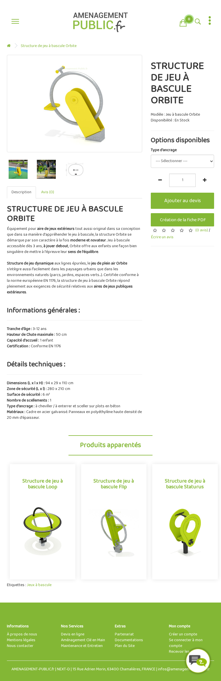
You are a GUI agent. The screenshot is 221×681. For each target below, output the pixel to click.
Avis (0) (47, 192)
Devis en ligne (72, 634)
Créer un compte (183, 634)
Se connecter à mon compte (186, 643)
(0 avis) (201, 230)
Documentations (129, 640)
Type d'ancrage (164, 150)
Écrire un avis (162, 237)
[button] (183, 22)
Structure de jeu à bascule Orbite (49, 46)
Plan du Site (125, 646)
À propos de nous (22, 634)
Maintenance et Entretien (82, 646)
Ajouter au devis (182, 200)
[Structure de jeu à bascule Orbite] (74, 103)
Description (21, 192)
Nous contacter (20, 646)
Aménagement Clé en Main (83, 640)
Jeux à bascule (39, 585)
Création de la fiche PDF (182, 220)
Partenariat (124, 634)
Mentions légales (21, 640)
